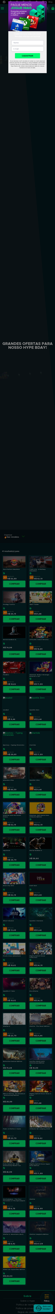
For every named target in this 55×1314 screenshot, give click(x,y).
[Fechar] (44, 2)
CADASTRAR (27, 56)
